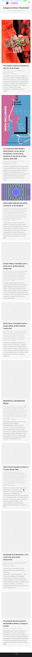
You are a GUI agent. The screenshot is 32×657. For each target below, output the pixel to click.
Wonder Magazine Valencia (9, 219)
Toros (9, 480)
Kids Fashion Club (14, 272)
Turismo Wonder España (10, 217)
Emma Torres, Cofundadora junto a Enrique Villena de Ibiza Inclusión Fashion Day (15, 326)
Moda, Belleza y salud (19, 212)
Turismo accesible (15, 216)
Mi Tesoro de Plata (7, 476)
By (6, 73)
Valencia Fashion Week (21, 217)
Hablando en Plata (7, 474)
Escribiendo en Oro (9, 211)
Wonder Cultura (13, 70)
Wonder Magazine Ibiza (15, 161)
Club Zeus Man (6, 272)
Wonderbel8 (10, 72)
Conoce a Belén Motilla (14, 209)
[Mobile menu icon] (29, 2)
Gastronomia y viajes (16, 410)
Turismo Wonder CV (12, 276)
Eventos (22, 408)
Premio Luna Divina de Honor (9, 213)
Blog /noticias (6, 70)
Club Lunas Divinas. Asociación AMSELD (18, 208)
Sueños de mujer (15, 215)
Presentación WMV (7, 215)
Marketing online (10, 212)
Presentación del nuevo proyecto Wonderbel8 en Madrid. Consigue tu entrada (15, 623)
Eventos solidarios (18, 211)
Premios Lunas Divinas (21, 213)
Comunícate (5, 209)
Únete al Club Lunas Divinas (21, 415)
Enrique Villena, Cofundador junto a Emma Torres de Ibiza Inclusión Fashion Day (15, 266)
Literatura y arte (6, 563)
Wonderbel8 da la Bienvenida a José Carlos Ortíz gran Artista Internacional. (15, 557)
